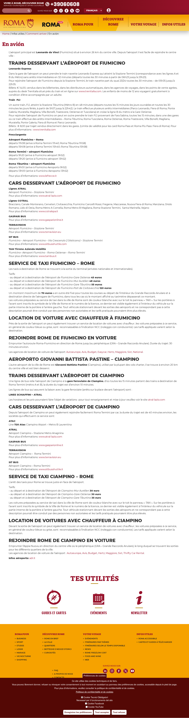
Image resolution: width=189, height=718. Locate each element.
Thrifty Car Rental (133, 553)
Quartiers (49, 646)
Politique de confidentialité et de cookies (94, 691)
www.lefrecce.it (48, 175)
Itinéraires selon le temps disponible (105, 646)
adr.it (32, 558)
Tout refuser (119, 712)
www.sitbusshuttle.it (51, 469)
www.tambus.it (48, 256)
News (88, 649)
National (138, 352)
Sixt (129, 352)
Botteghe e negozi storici (58, 649)
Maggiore (120, 352)
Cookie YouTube (96, 706)
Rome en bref (51, 638)
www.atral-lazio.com (50, 195)
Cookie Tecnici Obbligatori (96, 697)
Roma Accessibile (148, 638)
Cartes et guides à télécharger (155, 642)
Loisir (20, 649)
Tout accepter (102, 712)
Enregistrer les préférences (78, 712)
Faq (56, 670)
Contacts (59, 677)
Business (21, 638)
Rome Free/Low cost (95, 653)
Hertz (111, 352)
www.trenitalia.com (90, 91)
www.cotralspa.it (48, 211)
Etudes (20, 646)
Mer (87, 660)
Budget (92, 352)
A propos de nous (63, 674)
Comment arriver (36, 33)
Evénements (91, 638)
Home (6, 33)
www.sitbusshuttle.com (53, 244)
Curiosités (50, 653)
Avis (84, 352)
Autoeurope (73, 352)
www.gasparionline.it (51, 220)
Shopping (22, 660)
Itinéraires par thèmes (97, 642)
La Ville (48, 642)
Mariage (21, 653)
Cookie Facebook (96, 703)
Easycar (102, 352)
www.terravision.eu (50, 232)
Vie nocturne (24, 656)
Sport (20, 642)
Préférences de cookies (95, 675)
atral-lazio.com (156, 399)
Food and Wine (93, 656)
